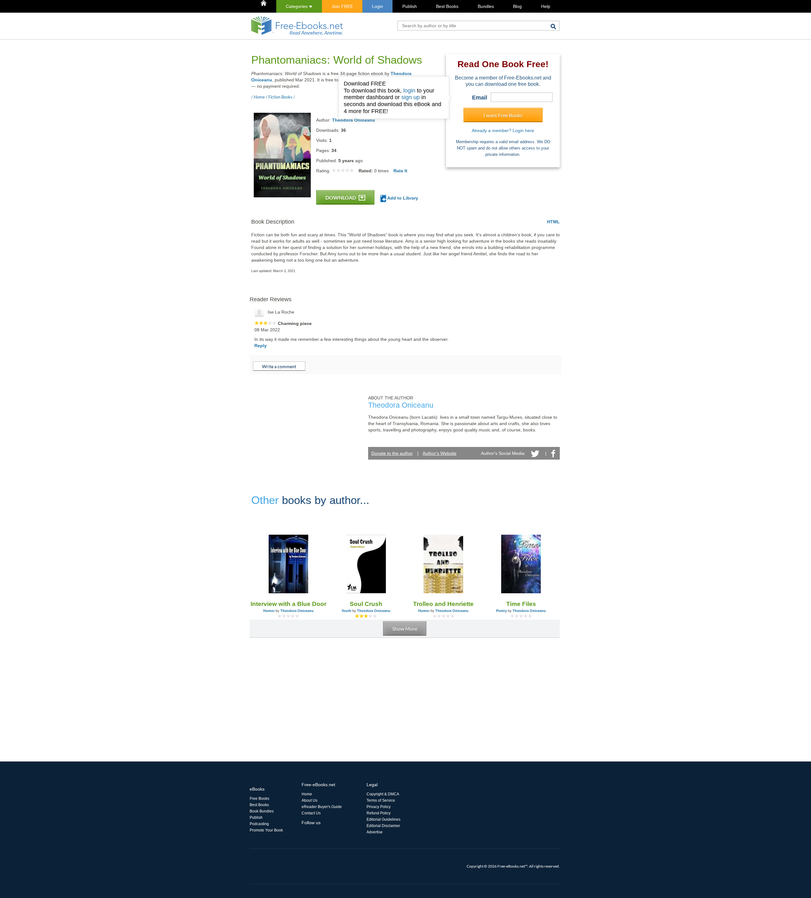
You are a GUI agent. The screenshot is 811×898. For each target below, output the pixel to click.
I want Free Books (502, 115)
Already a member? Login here (503, 130)
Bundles (486, 6)
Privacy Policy (379, 807)
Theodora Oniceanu (353, 120)
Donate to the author (392, 453)
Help (545, 6)
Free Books (259, 798)
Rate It (400, 170)
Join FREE (342, 6)
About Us (309, 800)
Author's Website (440, 453)
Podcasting (259, 824)
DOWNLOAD (341, 197)
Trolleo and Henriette (443, 604)
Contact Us (311, 813)
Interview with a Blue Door (288, 604)
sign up (410, 97)
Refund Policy (379, 813)
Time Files (521, 604)
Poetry (501, 611)
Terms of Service (381, 800)
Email (479, 97)
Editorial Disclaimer (383, 826)
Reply (260, 345)
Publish (409, 6)
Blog (517, 6)
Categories (297, 6)
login (409, 90)
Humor (269, 611)
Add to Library (402, 198)
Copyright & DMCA (383, 794)
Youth (346, 611)
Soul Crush (366, 604)
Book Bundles (262, 811)
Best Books (447, 6)
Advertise (375, 832)
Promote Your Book (266, 830)
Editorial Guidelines (383, 819)
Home (307, 794)
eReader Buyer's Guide (322, 807)
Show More (404, 629)
